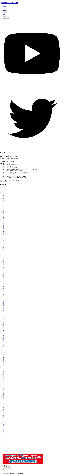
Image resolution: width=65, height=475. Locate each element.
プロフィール (6, 8)
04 (3, 199)
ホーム (4, 6)
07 (3, 197)
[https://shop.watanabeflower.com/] (23, 463)
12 (3, 206)
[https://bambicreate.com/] (7, 467)
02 (3, 217)
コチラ (14, 167)
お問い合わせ (6, 16)
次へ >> (6, 181)
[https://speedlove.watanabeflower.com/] (23, 453)
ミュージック (6, 11)
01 (3, 190)
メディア (5, 12)
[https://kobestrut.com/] (23, 442)
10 (3, 195)
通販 (4, 19)
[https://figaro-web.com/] (7, 471)
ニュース (5, 7)
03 (3, 200)
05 (3, 198)
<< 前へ (1, 181)
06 (3, 212)
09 (3, 210)
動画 (4, 14)
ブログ (4, 15)
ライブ (4, 10)
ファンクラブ (6, 18)
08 (3, 196)
